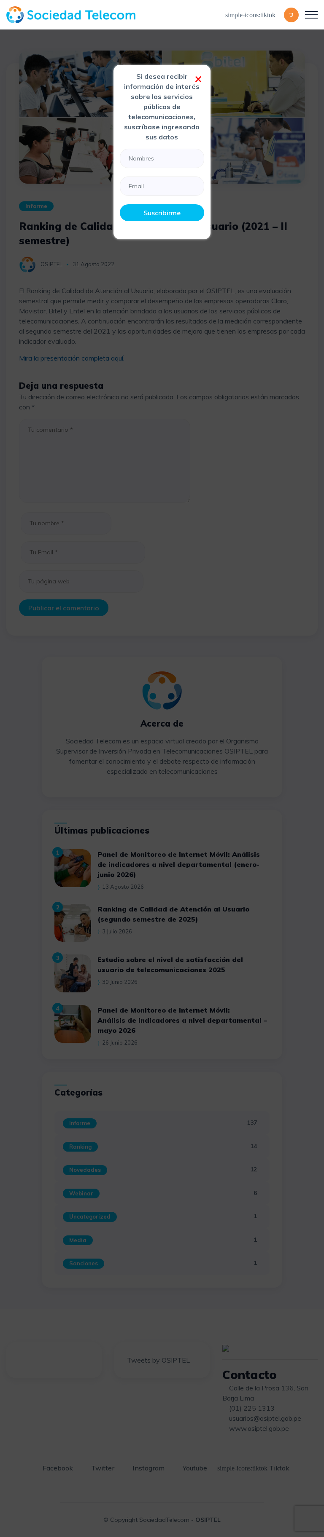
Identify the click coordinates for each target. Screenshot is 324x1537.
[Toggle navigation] (311, 14)
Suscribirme (162, 212)
